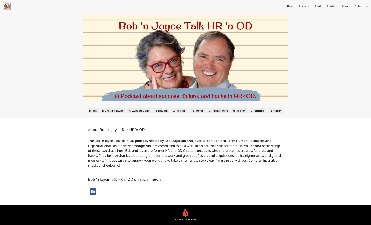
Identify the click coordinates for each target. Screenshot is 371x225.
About (290, 6)
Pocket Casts (220, 110)
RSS (95, 110)
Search (345, 6)
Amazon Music (140, 110)
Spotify (241, 110)
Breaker (163, 110)
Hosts (318, 6)
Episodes (305, 6)
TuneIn (277, 110)
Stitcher (259, 110)
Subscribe (361, 6)
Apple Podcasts (114, 110)
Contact (332, 6)
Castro (199, 110)
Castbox (181, 110)
